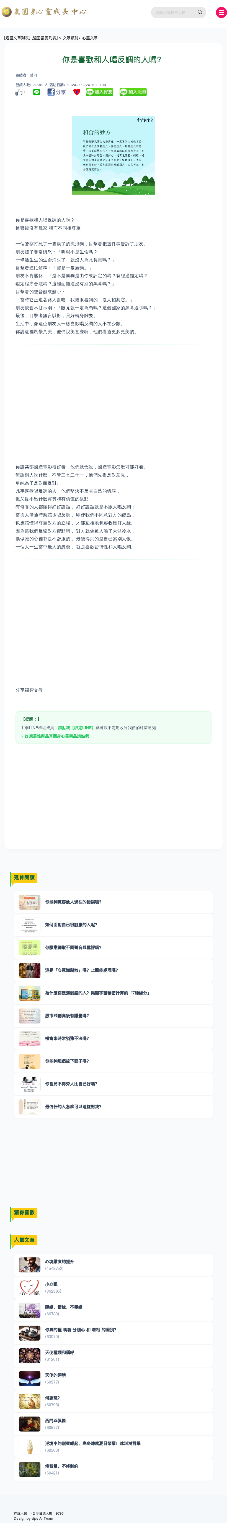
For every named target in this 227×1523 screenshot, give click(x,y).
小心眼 (51, 1284)
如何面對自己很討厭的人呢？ (72, 925)
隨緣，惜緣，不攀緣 (63, 1307)
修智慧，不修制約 (61, 1466)
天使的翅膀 (55, 1375)
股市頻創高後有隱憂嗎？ (68, 1015)
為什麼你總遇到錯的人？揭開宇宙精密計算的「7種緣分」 (98, 993)
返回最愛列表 (44, 38)
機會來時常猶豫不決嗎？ (68, 1038)
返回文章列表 (17, 38)
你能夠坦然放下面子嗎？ (68, 1061)
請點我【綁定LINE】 (77, 727)
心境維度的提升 (59, 1261)
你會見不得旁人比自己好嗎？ (72, 1084)
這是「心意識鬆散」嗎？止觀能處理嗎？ (82, 970)
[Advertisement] (113, 392)
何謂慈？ (53, 1398)
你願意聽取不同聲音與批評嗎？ (74, 947)
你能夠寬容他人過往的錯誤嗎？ (74, 902)
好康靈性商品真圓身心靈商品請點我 (57, 736)
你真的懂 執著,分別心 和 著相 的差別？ (81, 1330)
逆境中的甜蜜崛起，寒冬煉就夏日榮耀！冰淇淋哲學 (93, 1443)
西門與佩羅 (55, 1420)
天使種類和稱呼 (59, 1352)
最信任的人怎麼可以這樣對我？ (74, 1106)
